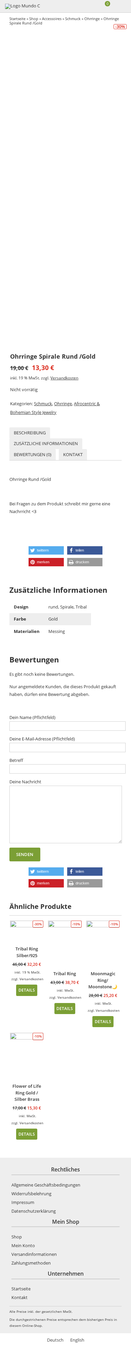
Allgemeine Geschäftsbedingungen (45, 1185)
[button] (46, 550)
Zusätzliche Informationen (46, 443)
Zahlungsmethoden (31, 1263)
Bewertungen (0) (32, 454)
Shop (33, 18)
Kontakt (73, 454)
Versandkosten (64, 377)
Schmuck (73, 18)
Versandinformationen (34, 1254)
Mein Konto (23, 1245)
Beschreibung (30, 433)
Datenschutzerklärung (33, 1211)
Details (26, 990)
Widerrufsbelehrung (31, 1194)
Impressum (22, 1202)
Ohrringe (92, 18)
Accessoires (51, 18)
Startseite (17, 18)
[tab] (29, 432)
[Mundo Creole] (22, 6)
